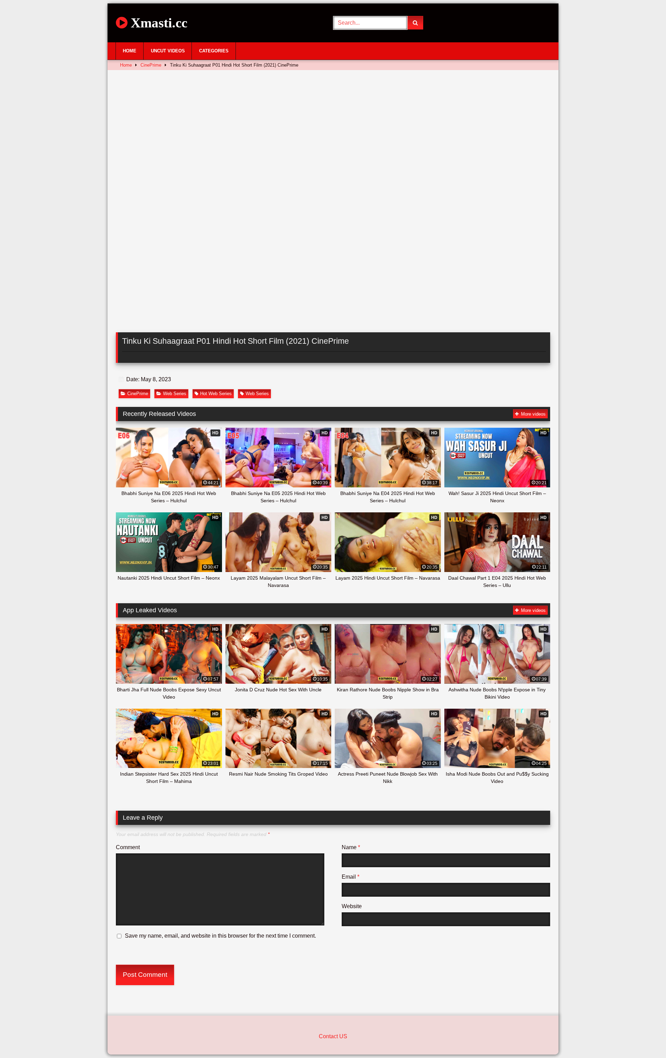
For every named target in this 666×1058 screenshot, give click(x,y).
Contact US (333, 1036)
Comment (128, 847)
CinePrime (150, 65)
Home (129, 50)
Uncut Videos (168, 50)
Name (351, 847)
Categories (214, 50)
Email (350, 877)
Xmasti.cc (157, 22)
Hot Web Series (216, 393)
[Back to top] (644, 1037)
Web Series (174, 393)
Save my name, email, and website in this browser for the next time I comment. (220, 936)
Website (352, 906)
